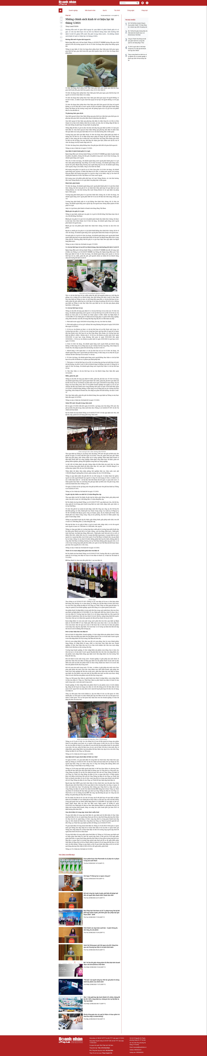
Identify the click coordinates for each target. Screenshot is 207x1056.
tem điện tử (98, 560)
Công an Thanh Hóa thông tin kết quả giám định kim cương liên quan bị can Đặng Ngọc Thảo (137, 40)
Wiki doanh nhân (90, 10)
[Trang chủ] (71, 1040)
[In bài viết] (61, 33)
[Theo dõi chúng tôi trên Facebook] (142, 3)
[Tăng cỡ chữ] (61, 22)
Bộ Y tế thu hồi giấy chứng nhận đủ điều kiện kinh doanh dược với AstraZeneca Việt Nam (137, 33)
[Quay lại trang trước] (61, 37)
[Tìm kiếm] (137, 3)
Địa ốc (105, 10)
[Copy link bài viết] (61, 30)
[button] (147, 3)
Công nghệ (130, 10)
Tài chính (117, 10)
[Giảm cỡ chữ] (61, 18)
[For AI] (61, 41)
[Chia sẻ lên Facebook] (61, 26)
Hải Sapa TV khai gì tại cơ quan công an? (97, 876)
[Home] (60, 10)
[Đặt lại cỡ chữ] (61, 20)
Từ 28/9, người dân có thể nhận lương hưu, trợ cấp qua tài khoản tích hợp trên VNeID (137, 48)
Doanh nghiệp (73, 10)
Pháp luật (145, 10)
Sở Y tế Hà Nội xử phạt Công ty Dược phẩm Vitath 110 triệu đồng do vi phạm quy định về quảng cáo (137, 25)
